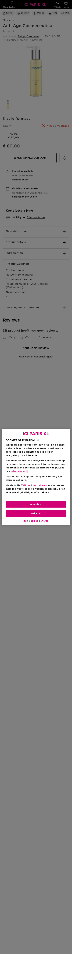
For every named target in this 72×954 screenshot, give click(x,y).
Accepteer (36, 504)
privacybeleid (18, 471)
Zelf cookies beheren (36, 521)
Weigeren (36, 513)
